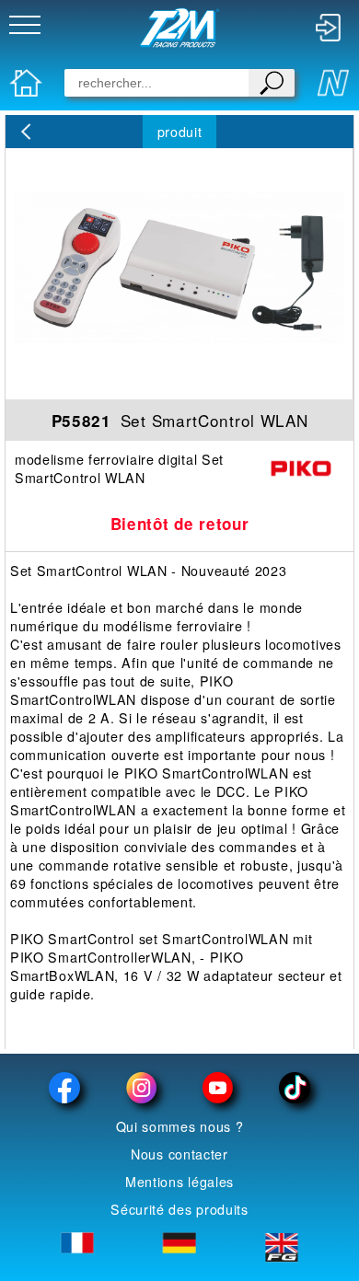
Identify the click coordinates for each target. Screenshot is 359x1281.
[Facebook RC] (65, 1087)
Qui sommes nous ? (180, 1126)
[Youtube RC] (218, 1087)
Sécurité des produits (179, 1209)
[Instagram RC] (141, 1087)
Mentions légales (179, 1181)
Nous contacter (179, 1154)
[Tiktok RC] (294, 1087)
